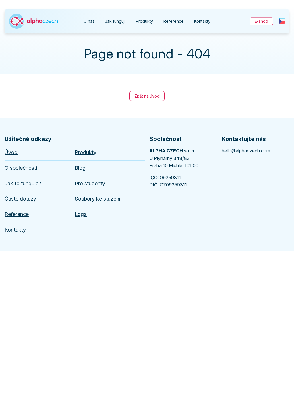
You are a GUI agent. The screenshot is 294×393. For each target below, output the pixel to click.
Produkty (144, 21)
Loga (81, 214)
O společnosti (21, 168)
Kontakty (202, 21)
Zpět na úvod (147, 96)
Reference (173, 21)
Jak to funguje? (23, 183)
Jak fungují (115, 21)
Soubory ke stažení (97, 199)
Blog (80, 168)
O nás (89, 21)
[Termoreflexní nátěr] (33, 15)
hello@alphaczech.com (246, 151)
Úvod (11, 152)
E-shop (261, 21)
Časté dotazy (20, 199)
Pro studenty (90, 183)
